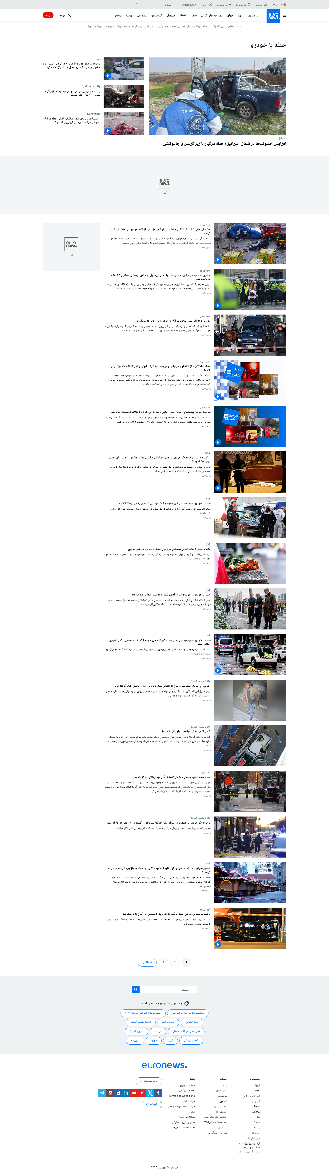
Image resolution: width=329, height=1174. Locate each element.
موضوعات (254, 1079)
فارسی (278, 4)
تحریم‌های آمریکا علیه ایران (100, 26)
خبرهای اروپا (204, 270)
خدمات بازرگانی (187, 1090)
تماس (192, 1112)
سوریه (153, 1040)
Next (183, 15)
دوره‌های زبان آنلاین (217, 1133)
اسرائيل (282, 138)
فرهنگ (171, 15)
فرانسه (157, 1031)
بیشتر (192, 1079)
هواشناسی (222, 1096)
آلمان (208, 498)
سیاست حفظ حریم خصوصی (181, 1106)
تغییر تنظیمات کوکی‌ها (184, 1128)
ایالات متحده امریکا (91, 86)
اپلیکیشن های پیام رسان (215, 1117)
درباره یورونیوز (187, 1085)
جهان (230, 15)
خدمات (223, 1079)
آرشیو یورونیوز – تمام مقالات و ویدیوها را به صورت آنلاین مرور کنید (248, 1147)
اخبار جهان (205, 316)
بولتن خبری (221, 1090)
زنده (48, 15)
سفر (194, 15)
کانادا (208, 453)
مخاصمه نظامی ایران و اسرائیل (227, 26)
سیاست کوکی (188, 1101)
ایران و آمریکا (136, 1031)
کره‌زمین (156, 15)
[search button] (136, 5)
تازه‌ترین (253, 15)
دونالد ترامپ (146, 26)
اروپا (240, 15)
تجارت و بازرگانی (211, 15)
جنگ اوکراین (162, 26)
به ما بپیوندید (220, 1106)
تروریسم (135, 1040)
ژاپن (98, 59)
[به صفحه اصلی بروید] (273, 16)
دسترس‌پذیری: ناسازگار (183, 1122)
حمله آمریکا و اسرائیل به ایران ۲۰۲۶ (190, 26)
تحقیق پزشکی (191, 1040)
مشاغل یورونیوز (187, 1117)
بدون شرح (205, 224)
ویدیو (129, 15)
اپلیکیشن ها (221, 1112)
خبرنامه (153, 1104)
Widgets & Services (215, 1122)
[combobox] (155, 5)
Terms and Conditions (182, 1096)
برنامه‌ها (256, 1133)
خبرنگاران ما (254, 1138)
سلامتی (141, 15)
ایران (170, 1040)
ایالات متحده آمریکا (127, 26)
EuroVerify (94, 113)
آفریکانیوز (222, 1128)
